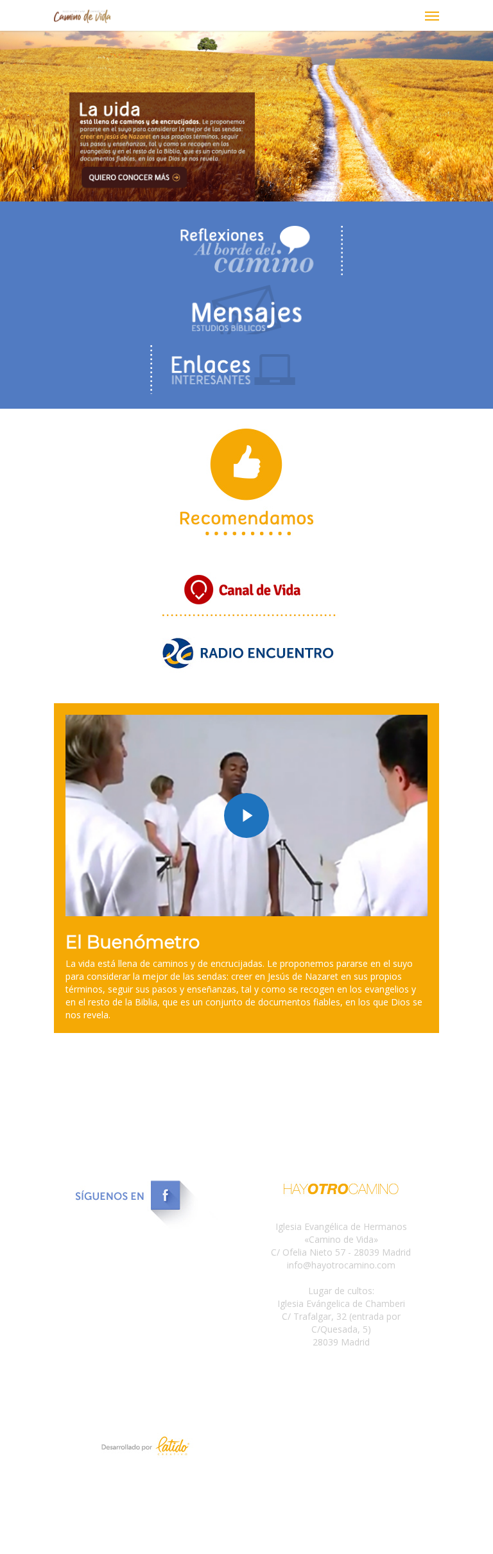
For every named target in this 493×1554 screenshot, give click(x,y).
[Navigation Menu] (432, 15)
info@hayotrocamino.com (341, 1265)
